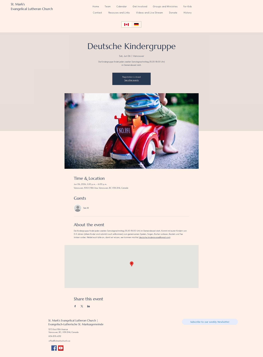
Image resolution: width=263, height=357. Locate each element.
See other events (131, 80)
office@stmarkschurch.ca (59, 341)
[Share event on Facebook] (75, 306)
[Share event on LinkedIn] (88, 306)
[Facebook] (54, 348)
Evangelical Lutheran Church (32, 9)
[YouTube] (60, 348)
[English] (126, 24)
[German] (136, 24)
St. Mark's (18, 4)
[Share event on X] (82, 306)
